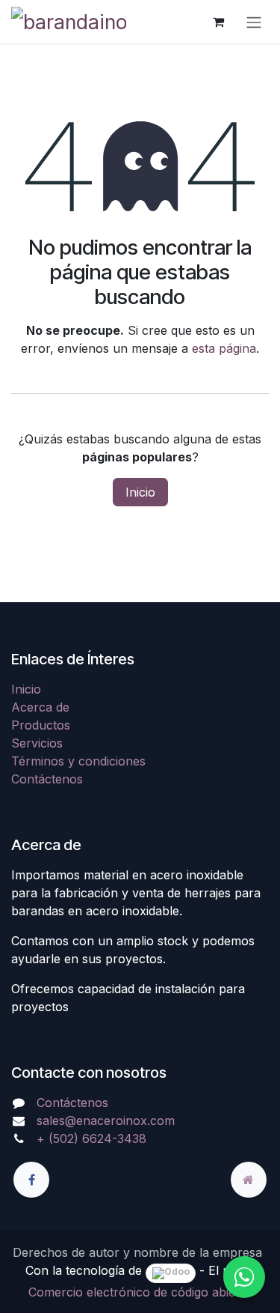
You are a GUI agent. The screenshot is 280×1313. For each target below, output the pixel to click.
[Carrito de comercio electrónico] (218, 22)
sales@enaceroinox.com (106, 1120)
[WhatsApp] (244, 1277)
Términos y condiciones (78, 760)
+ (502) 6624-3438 (91, 1138)
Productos (40, 725)
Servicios (37, 743)
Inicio (140, 492)
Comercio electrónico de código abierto (140, 1292)
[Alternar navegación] (254, 21)
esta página (224, 348)
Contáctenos (47, 778)
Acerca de (40, 707)
